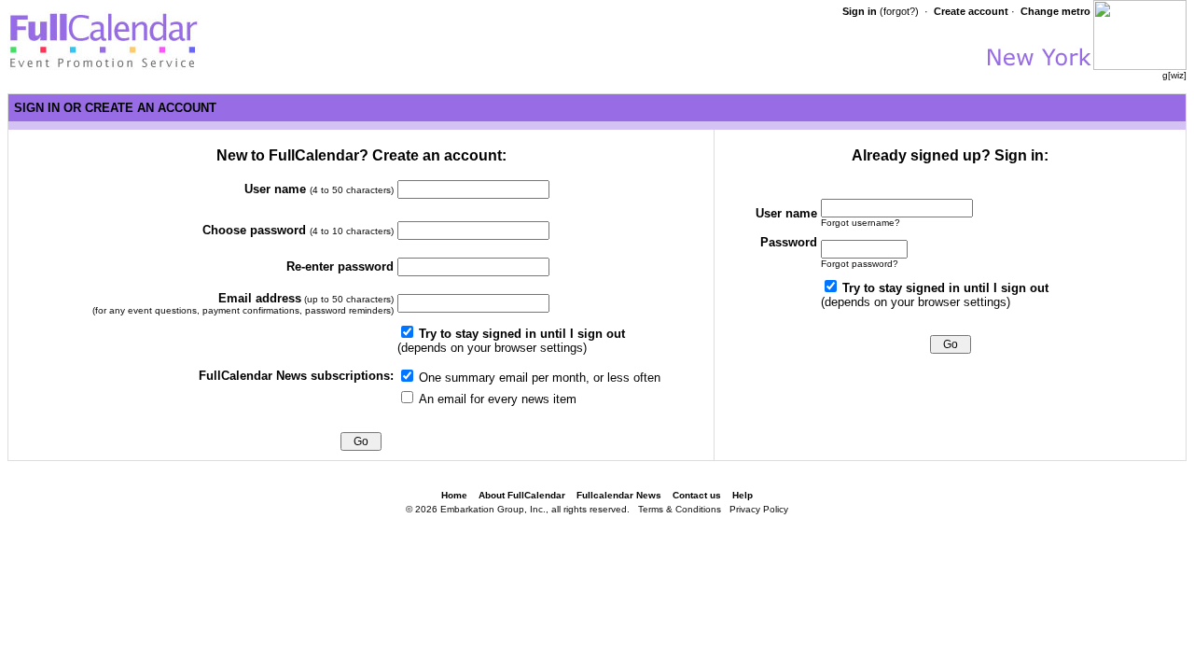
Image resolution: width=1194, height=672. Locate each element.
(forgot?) (899, 11)
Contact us (697, 495)
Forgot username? (860, 222)
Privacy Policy (758, 509)
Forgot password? (859, 264)
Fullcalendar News (618, 495)
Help (742, 495)
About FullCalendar (522, 495)
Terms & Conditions (679, 509)
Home (454, 495)
